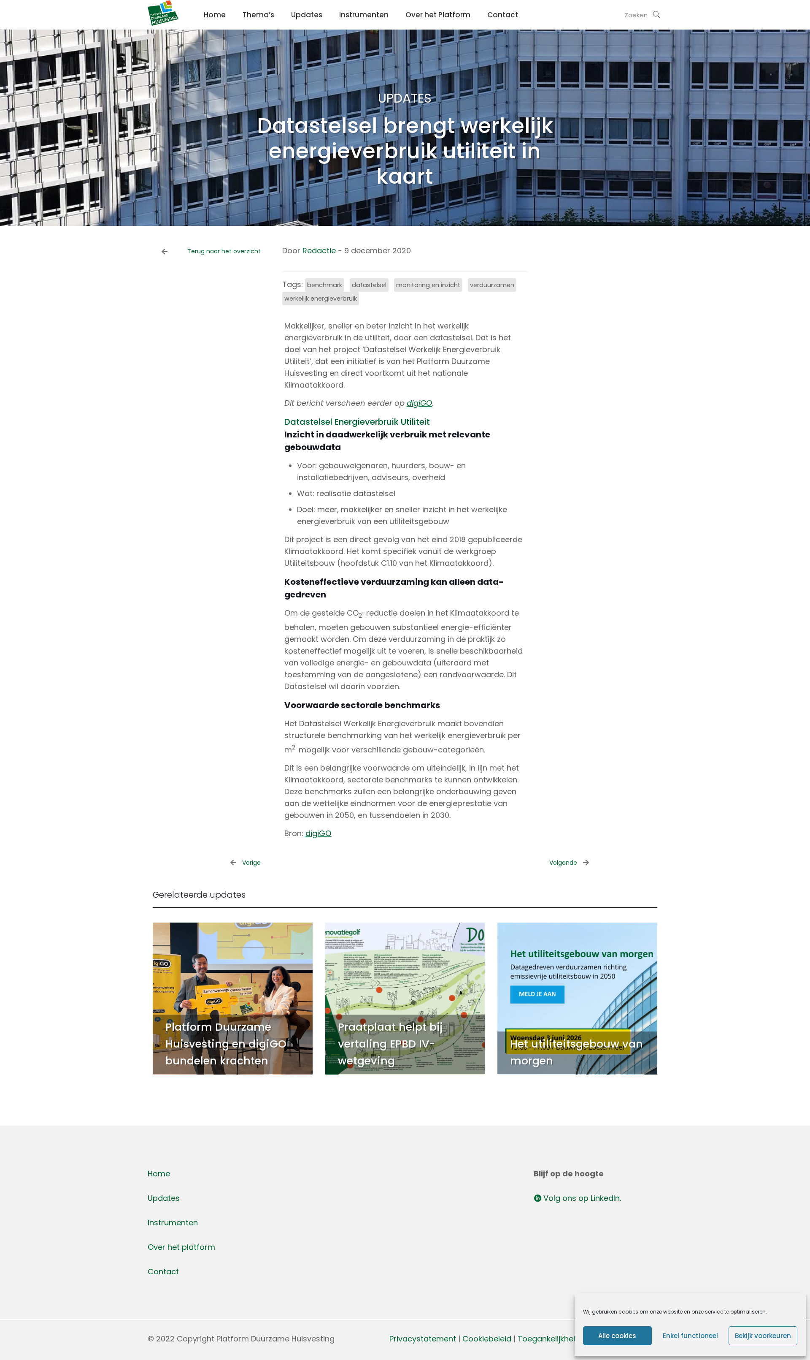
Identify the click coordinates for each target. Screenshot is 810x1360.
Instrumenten (173, 1222)
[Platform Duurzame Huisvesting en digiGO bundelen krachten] (233, 999)
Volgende (563, 862)
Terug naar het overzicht (224, 251)
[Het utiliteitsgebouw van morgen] (577, 999)
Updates (164, 1198)
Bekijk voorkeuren (763, 1335)
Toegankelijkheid (549, 1338)
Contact (163, 1271)
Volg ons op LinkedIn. (581, 1198)
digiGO (419, 403)
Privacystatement (422, 1338)
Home (159, 1173)
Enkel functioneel (690, 1335)
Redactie (319, 250)
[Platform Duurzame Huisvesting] (163, 23)
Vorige (251, 862)
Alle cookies (617, 1335)
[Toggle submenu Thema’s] (258, 34)
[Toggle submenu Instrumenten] (364, 34)
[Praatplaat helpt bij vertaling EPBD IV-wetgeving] (405, 999)
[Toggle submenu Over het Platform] (438, 34)
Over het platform (181, 1247)
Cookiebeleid (487, 1338)
